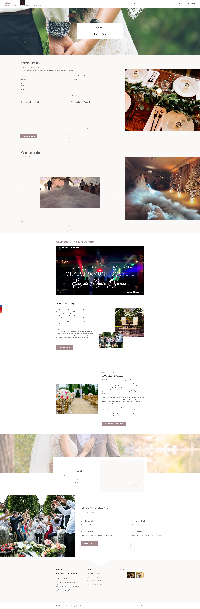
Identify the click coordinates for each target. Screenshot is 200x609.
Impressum (132, 606)
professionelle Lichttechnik (75, 242)
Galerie (161, 4)
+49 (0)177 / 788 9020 (96, 580)
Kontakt (179, 4)
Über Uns (144, 4)
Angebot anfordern (29, 136)
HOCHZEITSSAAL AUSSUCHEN (114, 423)
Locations (170, 4)
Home (136, 4)
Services (153, 4)
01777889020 (79, 480)
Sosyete (6, 3)
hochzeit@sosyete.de (95, 577)
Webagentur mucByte (77, 606)
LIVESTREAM (190, 4)
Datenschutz (140, 606)
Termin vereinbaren (64, 347)
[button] (117, 191)
